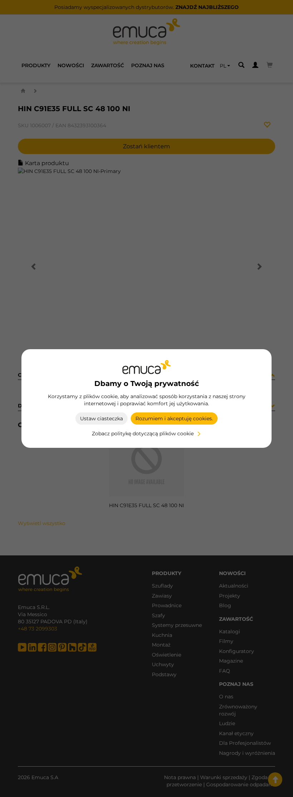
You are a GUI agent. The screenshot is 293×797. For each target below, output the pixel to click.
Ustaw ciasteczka (101, 418)
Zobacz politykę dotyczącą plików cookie (143, 433)
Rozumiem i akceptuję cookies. (174, 418)
